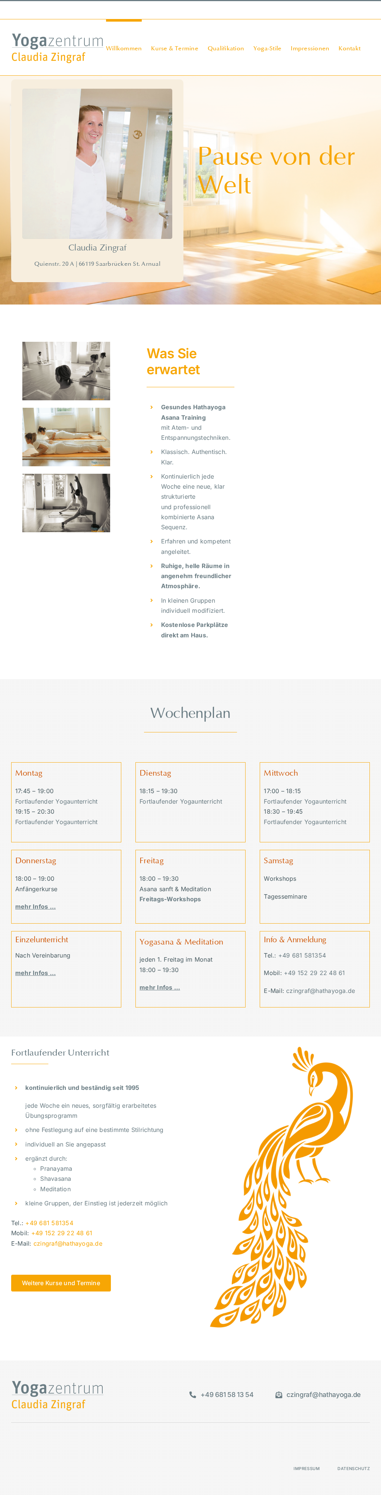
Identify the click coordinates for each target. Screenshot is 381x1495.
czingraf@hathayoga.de (143, 10)
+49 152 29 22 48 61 (314, 973)
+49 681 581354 (302, 955)
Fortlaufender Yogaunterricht (56, 801)
